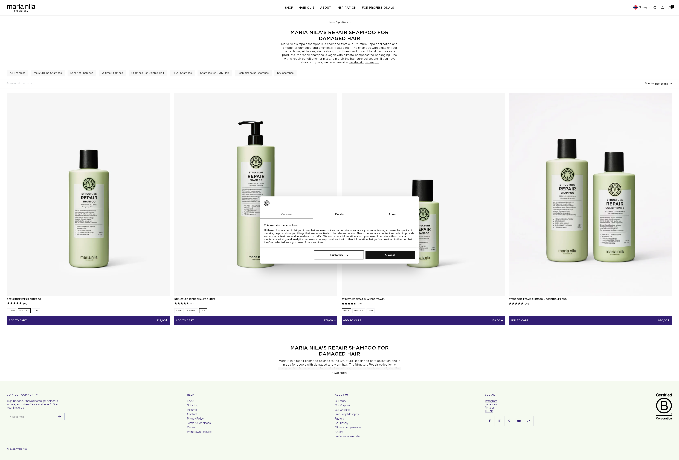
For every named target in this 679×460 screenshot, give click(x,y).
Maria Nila (21, 449)
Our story (340, 401)
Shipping (192, 405)
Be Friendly (341, 423)
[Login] (662, 7)
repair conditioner (305, 59)
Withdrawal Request (199, 432)
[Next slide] (676, 73)
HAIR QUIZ (307, 7)
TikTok (489, 411)
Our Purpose (342, 405)
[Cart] (670, 7)
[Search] (655, 7)
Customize (337, 254)
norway (643, 7)
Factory (339, 419)
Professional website (347, 436)
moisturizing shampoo (364, 62)
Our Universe (342, 410)
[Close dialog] (670, 383)
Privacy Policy (195, 419)
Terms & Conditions (199, 423)
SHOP (289, 7)
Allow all (390, 254)
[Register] (59, 416)
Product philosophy (347, 414)
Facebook (491, 404)
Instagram (491, 401)
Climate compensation (348, 427)
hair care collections (364, 59)
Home (331, 22)
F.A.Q (190, 401)
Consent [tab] (286, 214)
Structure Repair (365, 44)
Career (191, 427)
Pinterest (490, 408)
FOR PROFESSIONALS (378, 7)
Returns (192, 410)
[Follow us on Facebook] (490, 421)
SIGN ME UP (593, 438)
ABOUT (325, 7)
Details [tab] (339, 214)
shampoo (333, 44)
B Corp (339, 432)
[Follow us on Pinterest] (509, 421)
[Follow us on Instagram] (499, 421)
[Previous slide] (3, 73)
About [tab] (392, 214)
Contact (192, 414)
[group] (17, 73)
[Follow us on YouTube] (519, 421)
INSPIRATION (346, 7)
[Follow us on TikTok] (528, 421)
